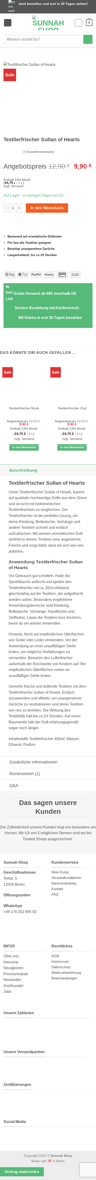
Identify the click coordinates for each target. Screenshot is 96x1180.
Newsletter (12, 980)
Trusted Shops (35, 839)
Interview (10, 962)
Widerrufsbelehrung (66, 973)
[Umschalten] (4, 470)
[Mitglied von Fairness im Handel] (49, 1100)
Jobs (7, 992)
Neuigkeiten (13, 968)
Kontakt (57, 889)
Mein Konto (60, 872)
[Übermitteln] (88, 39)
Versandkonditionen (66, 878)
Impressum (60, 961)
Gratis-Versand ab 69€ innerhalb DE (45, 293)
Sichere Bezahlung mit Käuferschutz (47, 308)
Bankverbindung (63, 883)
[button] (7, 23)
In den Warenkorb (47, 208)
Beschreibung (23, 470)
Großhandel (13, 986)
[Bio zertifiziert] (13, 1100)
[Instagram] (27, 1136)
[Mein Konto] (78, 22)
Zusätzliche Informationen (33, 762)
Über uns (11, 956)
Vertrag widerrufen (22, 1172)
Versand (17, 186)
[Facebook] (59, 1136)
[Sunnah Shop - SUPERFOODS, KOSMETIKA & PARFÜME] (48, 22)
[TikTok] (42, 1136)
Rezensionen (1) (24, 773)
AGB (55, 956)
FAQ (54, 894)
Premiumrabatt (15, 974)
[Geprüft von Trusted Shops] (33, 1100)
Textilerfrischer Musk (24, 408)
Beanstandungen (64, 978)
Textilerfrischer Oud (72, 408)
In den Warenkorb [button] (24, 447)
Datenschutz (61, 967)
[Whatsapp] (11, 1136)
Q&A (13, 785)
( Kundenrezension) (38, 152)
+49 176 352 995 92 (20, 912)
